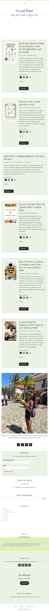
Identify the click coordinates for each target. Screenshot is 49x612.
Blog (28, 55)
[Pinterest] (26, 565)
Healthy (39, 107)
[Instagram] (23, 565)
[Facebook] (19, 565)
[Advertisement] (24, 29)
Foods (5, 514)
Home (15, 606)
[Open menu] (24, 3)
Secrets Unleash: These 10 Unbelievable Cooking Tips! (32, 207)
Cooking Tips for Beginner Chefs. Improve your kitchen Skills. (31, 325)
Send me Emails (8, 471)
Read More (24, 89)
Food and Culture (9, 512)
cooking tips (33, 55)
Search (44, 498)
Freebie (22, 606)
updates (6, 520)
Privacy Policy (30, 606)
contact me (40, 561)
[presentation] (10, 52)
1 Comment (27, 162)
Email (5, 465)
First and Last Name (8, 460)
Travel (6, 518)
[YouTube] (29, 565)
